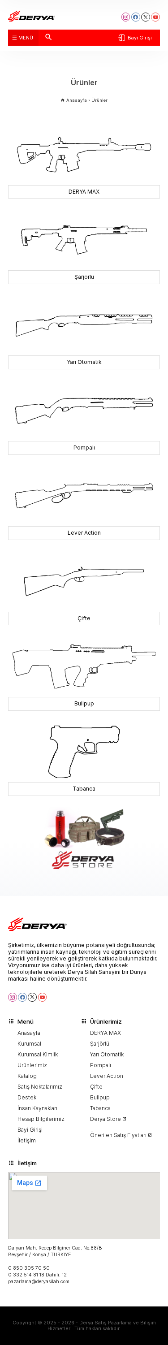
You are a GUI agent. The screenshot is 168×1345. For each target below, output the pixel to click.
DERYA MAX (105, 1033)
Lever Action (106, 1076)
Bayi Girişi (140, 38)
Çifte (96, 1087)
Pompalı (100, 1065)
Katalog (27, 1076)
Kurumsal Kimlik (37, 1054)
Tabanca (100, 1108)
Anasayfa (28, 1033)
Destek (26, 1097)
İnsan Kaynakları (37, 1108)
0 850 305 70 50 (29, 1268)
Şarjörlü (99, 1044)
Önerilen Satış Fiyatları (118, 1135)
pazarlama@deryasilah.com (38, 1281)
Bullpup (100, 1097)
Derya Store (105, 1119)
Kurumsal (29, 1044)
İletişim (26, 1140)
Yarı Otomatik (107, 1054)
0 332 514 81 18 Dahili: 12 (37, 1275)
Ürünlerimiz (32, 1065)
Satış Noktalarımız (39, 1087)
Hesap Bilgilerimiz (41, 1119)
